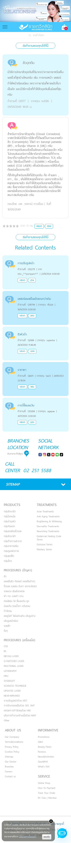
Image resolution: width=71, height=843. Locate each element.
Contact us (10, 776)
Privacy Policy (11, 747)
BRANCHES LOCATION (18, 443)
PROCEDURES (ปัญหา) (18, 570)
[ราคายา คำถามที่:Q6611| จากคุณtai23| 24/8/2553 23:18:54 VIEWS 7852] (35, 363)
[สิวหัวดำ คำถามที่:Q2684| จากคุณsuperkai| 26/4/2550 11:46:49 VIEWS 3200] (35, 328)
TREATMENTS (47, 505)
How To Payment (46, 788)
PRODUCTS (12, 505)
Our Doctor (10, 761)
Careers (8, 771)
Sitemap (9, 757)
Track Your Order (46, 793)
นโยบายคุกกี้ (57, 823)
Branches (9, 766)
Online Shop (44, 783)
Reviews (42, 752)
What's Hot (43, 766)
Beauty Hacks (45, 747)
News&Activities (46, 757)
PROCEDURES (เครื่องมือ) (19, 640)
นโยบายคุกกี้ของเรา (27, 836)
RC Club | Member (47, 798)
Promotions (43, 737)
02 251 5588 (37, 470)
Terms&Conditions (14, 742)
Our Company (12, 737)
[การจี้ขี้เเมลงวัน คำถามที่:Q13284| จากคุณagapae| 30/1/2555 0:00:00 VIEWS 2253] (35, 399)
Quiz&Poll (43, 761)
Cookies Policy (12, 752)
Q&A (40, 742)
